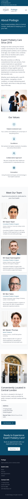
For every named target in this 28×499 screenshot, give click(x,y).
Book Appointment (5, 473)
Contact (3, 475)
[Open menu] (26, 10)
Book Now (13, 449)
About (2, 469)
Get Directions (7, 423)
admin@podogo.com (6, 488)
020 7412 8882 (4, 486)
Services (3, 471)
